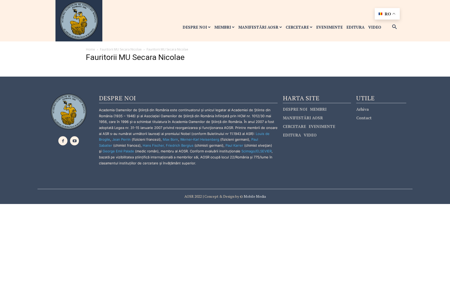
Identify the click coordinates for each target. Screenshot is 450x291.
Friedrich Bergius (179, 145)
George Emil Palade (118, 151)
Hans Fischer (153, 145)
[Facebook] (62, 140)
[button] (394, 27)
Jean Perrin (122, 139)
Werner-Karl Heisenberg (199, 139)
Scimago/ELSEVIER (256, 151)
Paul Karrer (234, 145)
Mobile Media (254, 196)
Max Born (170, 139)
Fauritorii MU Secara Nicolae (121, 49)
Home (90, 49)
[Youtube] (74, 140)
